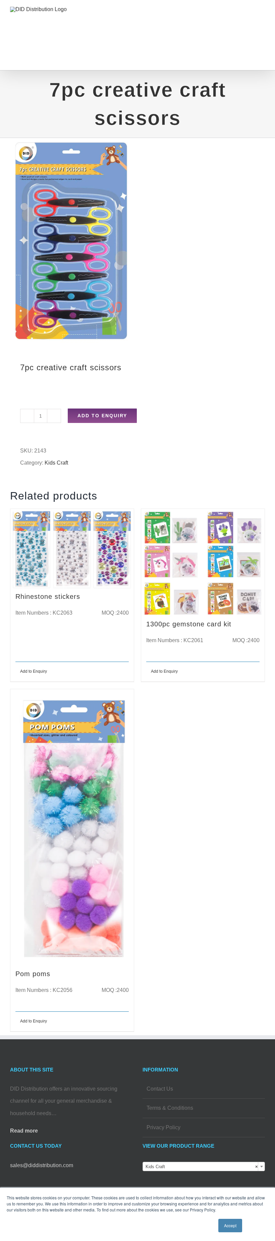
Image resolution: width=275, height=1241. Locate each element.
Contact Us (160, 1089)
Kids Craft (56, 463)
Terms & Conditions (170, 1108)
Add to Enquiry (102, 415)
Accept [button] (230, 1225)
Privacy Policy (163, 1127)
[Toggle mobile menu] (262, 18)
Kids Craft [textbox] (202, 1166)
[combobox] (204, 1166)
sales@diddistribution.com (41, 1165)
